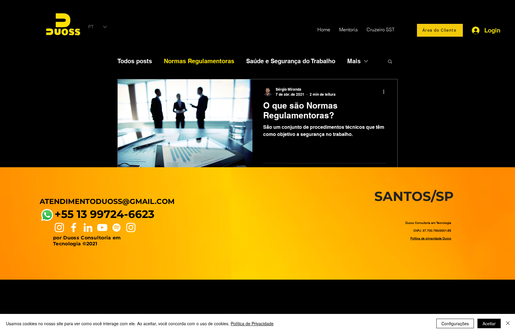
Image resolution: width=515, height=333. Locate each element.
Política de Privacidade (252, 323)
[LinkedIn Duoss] (88, 227)
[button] (390, 62)
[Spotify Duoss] (116, 227)
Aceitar (489, 323)
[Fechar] (507, 323)
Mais (354, 61)
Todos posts (134, 61)
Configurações (455, 323)
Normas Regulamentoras (199, 61)
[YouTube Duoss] (102, 227)
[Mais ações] (385, 91)
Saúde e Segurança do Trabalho (290, 61)
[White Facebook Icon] (73, 227)
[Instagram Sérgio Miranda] (131, 227)
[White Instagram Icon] (59, 227)
